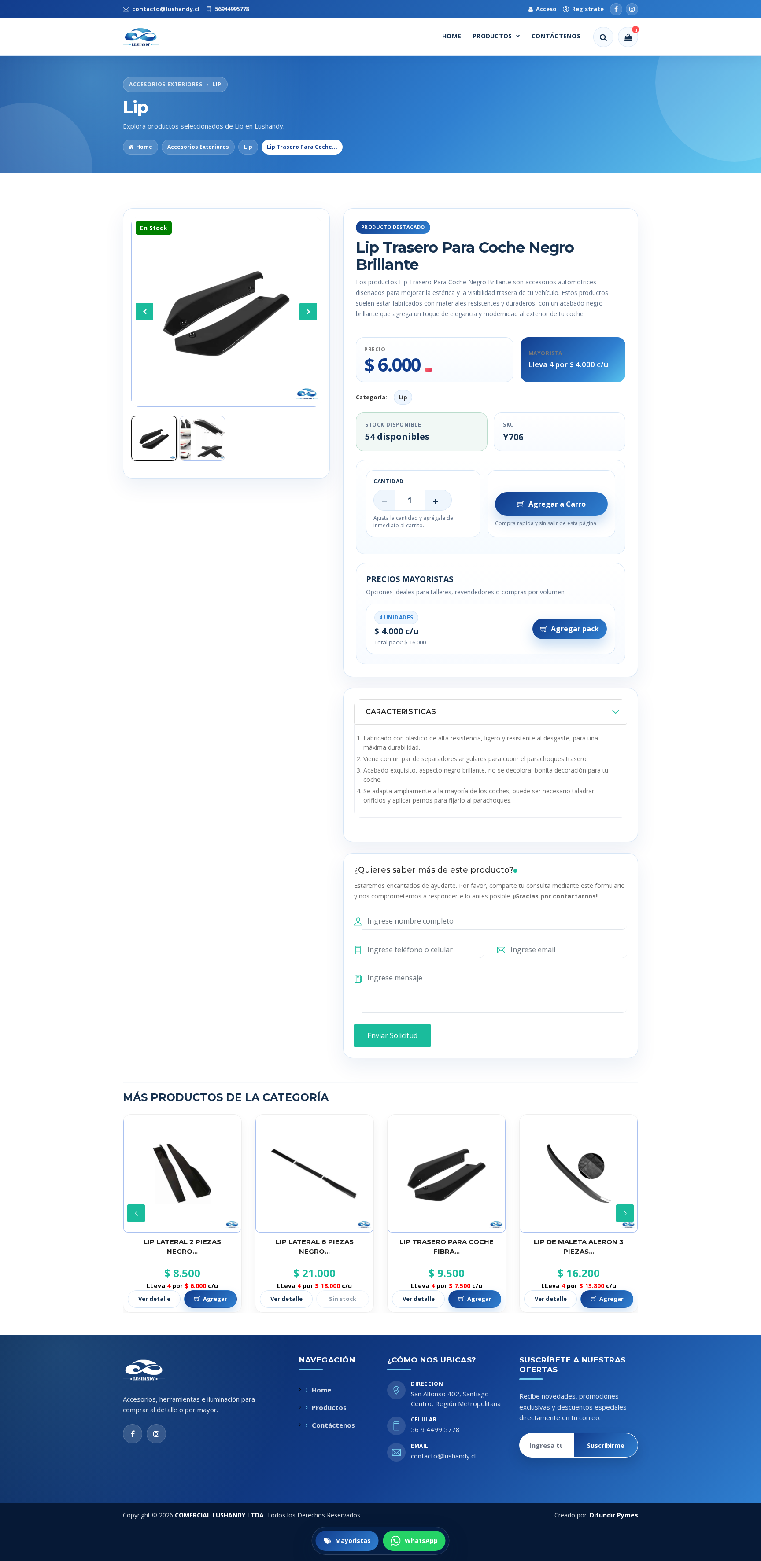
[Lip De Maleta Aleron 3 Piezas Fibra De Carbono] (447, 1174)
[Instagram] (632, 9)
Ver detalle (154, 1299)
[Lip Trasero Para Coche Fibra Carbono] (314, 1174)
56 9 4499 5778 (435, 1429)
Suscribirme (605, 1445)
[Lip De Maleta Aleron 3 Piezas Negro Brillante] (579, 1174)
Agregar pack (575, 628)
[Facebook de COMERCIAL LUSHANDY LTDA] (132, 1433)
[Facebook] (616, 9)
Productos (492, 36)
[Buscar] (603, 37)
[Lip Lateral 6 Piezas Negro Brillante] (182, 1174)
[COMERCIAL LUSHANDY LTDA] (153, 1370)
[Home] (149, 37)
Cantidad (388, 481)
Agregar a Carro (557, 504)
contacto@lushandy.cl (443, 1455)
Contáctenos (556, 36)
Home (451, 36)
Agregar (347, 1299)
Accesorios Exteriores (198, 147)
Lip (248, 147)
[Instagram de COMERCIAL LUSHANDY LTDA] (156, 1433)
